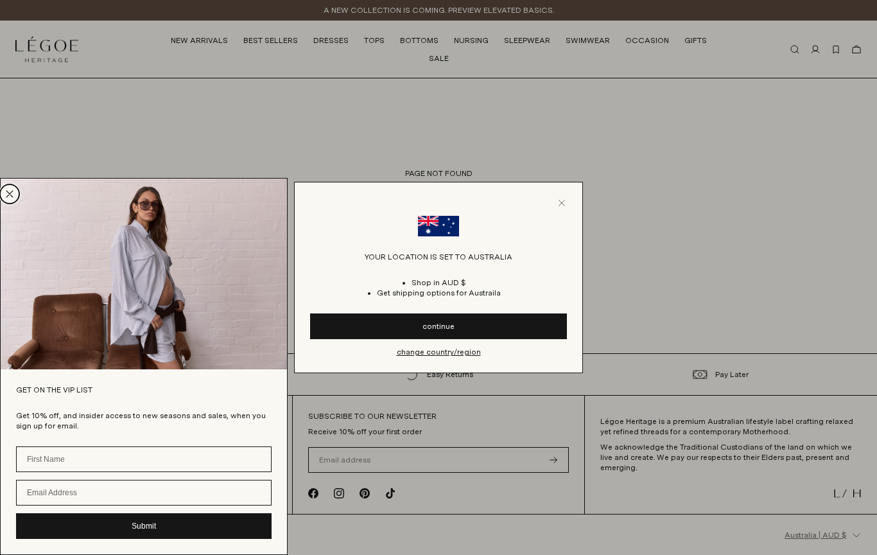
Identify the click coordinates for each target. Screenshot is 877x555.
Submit (144, 526)
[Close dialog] (9, 194)
